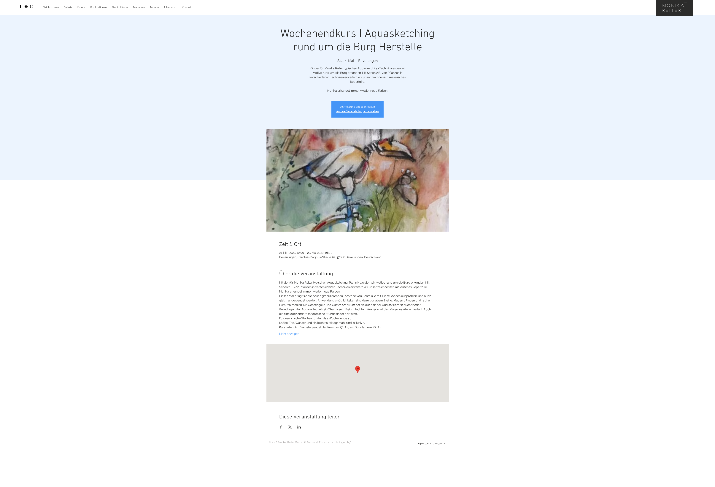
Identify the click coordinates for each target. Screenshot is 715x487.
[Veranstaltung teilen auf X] (290, 427)
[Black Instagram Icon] (32, 6)
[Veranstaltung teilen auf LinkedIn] (299, 427)
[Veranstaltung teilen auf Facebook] (281, 427)
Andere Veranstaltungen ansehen (357, 111)
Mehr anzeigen (289, 334)
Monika (673, 5)
